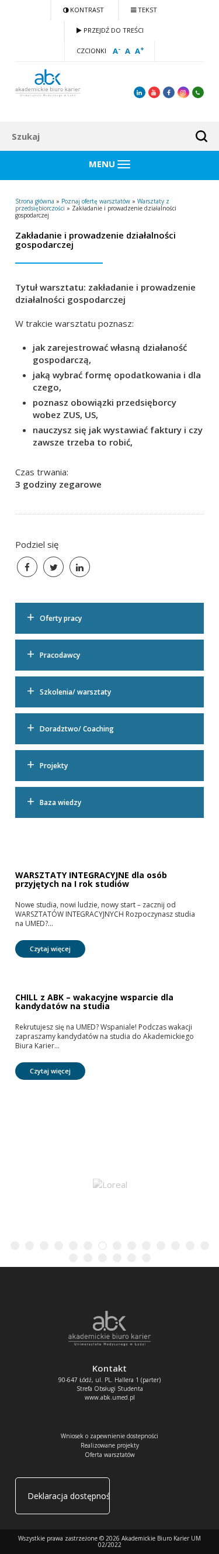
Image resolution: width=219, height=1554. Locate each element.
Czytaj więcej (50, 948)
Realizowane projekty (110, 1445)
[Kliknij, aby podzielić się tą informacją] (53, 567)
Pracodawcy (60, 655)
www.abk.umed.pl (110, 1397)
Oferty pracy (61, 618)
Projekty (54, 766)
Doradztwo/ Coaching (77, 729)
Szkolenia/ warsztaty (75, 692)
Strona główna (34, 201)
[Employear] (125, 1184)
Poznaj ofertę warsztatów (95, 201)
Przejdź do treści (113, 30)
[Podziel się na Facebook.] (27, 567)
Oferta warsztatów (110, 1455)
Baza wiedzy (60, 802)
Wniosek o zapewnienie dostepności (109, 1436)
